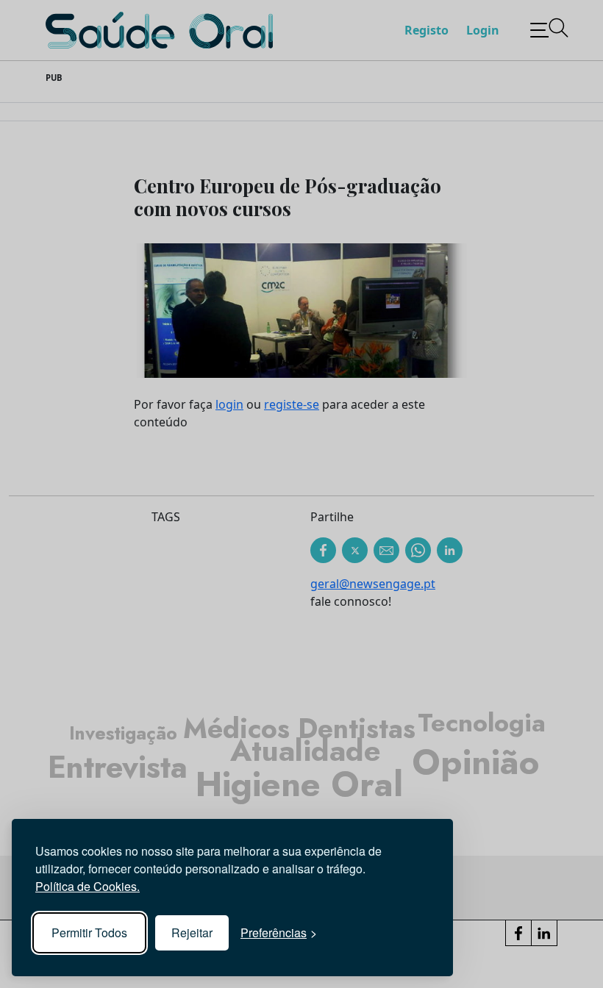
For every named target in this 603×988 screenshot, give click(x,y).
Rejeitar (192, 932)
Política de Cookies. (87, 886)
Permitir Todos (89, 932)
